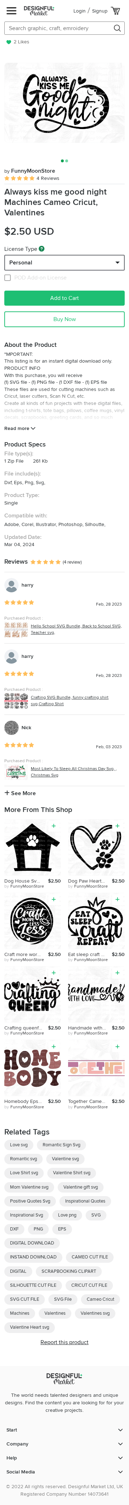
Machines (19, 1313)
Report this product (64, 1342)
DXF (14, 1229)
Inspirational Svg (26, 1215)
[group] (64, 103)
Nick (26, 728)
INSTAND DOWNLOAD (33, 1257)
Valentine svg (65, 1159)
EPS (62, 1229)
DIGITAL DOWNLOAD (32, 1243)
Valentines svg (95, 1313)
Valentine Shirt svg (71, 1173)
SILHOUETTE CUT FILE (33, 1285)
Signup (100, 11)
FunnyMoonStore (29, 171)
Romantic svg (23, 1159)
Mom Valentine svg (29, 1187)
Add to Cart (64, 298)
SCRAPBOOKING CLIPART (69, 1271)
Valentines (55, 1313)
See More (23, 793)
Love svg (19, 1145)
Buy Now (64, 319)
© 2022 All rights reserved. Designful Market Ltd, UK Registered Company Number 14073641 (64, 1490)
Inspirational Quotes (85, 1201)
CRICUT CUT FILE (89, 1285)
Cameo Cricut (100, 1299)
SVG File (63, 1299)
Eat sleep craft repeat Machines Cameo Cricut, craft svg (90, 954)
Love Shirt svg (24, 1173)
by (24, 886)
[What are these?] (41, 249)
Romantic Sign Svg (61, 1145)
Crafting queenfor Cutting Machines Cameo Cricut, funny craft (26, 1028)
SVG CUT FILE (24, 1299)
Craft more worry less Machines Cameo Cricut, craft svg (26, 954)
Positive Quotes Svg (30, 1201)
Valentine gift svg (80, 1187)
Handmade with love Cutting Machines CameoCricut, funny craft (90, 1028)
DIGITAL (18, 1271)
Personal (20, 262)
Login (79, 11)
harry (27, 585)
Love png (67, 1215)
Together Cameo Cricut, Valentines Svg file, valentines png (90, 1101)
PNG (38, 1229)
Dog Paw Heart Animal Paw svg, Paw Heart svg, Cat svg (90, 881)
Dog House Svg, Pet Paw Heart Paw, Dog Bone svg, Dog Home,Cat (26, 881)
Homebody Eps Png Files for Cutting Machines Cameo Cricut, (26, 1101)
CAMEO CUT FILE (90, 1257)
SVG (96, 1215)
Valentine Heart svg (29, 1327)
